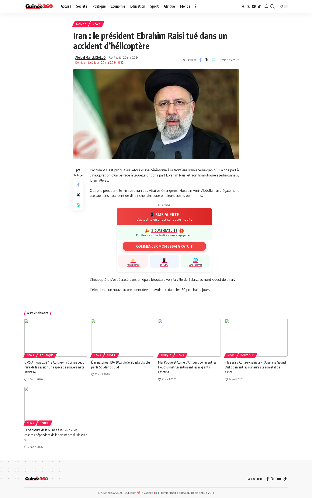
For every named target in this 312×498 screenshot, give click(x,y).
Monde (81, 24)
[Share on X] (207, 59)
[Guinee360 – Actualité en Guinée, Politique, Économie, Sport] (36, 479)
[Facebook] (243, 6)
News (96, 24)
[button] (196, 6)
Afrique (166, 355)
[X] (248, 6)
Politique (46, 355)
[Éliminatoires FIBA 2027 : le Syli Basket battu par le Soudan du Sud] (122, 338)
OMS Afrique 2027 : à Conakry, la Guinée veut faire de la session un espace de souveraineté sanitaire (54, 367)
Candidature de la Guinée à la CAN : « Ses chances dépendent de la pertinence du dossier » (55, 435)
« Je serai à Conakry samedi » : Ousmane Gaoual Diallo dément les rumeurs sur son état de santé (255, 367)
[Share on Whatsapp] (213, 59)
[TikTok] (259, 6)
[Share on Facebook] (200, 59)
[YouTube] (254, 6)
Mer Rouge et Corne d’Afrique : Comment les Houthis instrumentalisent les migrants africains (187, 367)
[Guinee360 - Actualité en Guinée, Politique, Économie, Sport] (39, 6)
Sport (111, 355)
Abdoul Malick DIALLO (90, 57)
